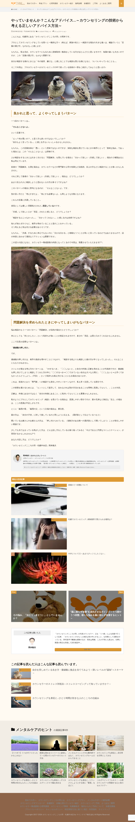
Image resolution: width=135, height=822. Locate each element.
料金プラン (43, 3)
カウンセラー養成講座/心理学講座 (34, 806)
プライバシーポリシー (34, 809)
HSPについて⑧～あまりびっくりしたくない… (86, 554)
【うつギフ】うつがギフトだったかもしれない (24, 754)
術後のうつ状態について (78, 485)
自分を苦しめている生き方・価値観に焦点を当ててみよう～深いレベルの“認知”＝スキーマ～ (77, 671)
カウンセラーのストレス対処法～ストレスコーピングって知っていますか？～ (71, 684)
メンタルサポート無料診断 (98, 800)
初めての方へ (32, 3)
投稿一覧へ (87, 649)
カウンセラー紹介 (66, 3)
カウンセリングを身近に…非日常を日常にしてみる (110, 754)
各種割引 (87, 3)
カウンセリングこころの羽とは (51, 800)
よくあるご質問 (105, 3)
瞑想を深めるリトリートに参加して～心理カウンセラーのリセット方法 (53, 755)
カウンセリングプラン (76, 800)
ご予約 (95, 3)
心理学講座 (53, 3)
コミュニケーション (60, 31)
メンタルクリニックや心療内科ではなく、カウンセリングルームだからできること (81, 755)
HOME (15, 9)
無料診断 (78, 3)
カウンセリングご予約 (90, 803)
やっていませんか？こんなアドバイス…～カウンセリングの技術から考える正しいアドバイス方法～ (68, 9)
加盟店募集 (110, 806)
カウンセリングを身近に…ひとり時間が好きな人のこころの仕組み (65, 698)
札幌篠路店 (74, 806)
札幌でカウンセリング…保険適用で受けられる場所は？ (90, 519)
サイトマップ (104, 809)
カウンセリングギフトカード (32, 803)
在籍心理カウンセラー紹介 (67, 803)
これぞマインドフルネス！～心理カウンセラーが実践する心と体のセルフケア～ (110, 782)
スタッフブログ (62, 485)
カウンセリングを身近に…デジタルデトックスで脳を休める (53, 781)
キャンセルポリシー (54, 809)
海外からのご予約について (92, 806)
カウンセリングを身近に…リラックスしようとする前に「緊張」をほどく (81, 782)
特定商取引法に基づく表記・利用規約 (81, 809)
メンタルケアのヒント (27, 9)
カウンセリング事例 (59, 806)
